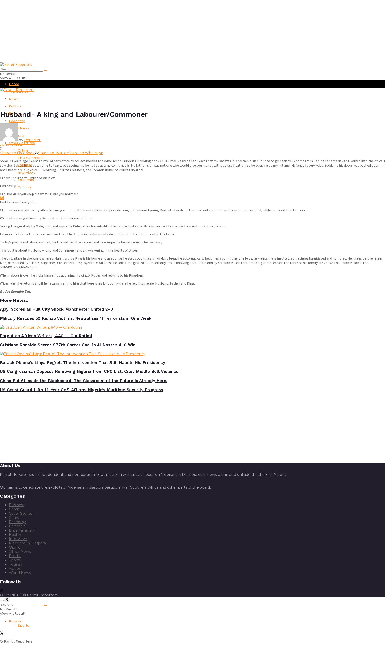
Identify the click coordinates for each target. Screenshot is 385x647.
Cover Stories (20, 513)
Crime (23, 150)
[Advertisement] (133, 31)
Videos (14, 568)
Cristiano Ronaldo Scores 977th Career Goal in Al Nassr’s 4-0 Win (67, 345)
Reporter (32, 140)
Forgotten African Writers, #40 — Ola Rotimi (46, 335)
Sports (14, 560)
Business (16, 505)
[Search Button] (45, 70)
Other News (20, 551)
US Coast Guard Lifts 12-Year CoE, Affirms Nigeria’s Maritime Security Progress (81, 389)
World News (20, 573)
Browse (15, 621)
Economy (17, 121)
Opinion (24, 187)
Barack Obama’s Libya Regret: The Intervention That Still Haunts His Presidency (82, 362)
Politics (15, 106)
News (13, 99)
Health (15, 535)
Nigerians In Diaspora (27, 543)
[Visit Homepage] (16, 64)
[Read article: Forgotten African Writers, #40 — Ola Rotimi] (192, 327)
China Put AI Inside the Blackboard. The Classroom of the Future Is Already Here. (83, 380)
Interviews (26, 172)
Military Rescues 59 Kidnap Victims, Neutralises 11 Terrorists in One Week (76, 318)
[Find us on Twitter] (2, 198)
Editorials (17, 526)
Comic (14, 509)
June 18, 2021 (12, 144)
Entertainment (30, 158)
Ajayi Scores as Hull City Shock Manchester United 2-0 (56, 309)
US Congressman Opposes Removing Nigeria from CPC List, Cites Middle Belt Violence (89, 371)
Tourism (16, 564)
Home (14, 84)
